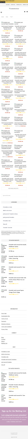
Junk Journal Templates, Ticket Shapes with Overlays (20, 152)
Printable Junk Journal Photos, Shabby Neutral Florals (20, 167)
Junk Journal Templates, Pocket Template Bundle (20, 123)
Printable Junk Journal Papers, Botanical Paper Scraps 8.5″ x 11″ (7, 82)
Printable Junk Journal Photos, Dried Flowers (7, 166)
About (2, 341)
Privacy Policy (4, 329)
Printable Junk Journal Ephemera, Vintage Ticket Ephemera (20, 82)
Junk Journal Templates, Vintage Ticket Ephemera (7, 96)
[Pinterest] (13, 428)
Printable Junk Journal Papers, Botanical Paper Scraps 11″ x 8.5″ (20, 68)
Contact (3, 339)
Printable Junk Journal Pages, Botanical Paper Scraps (7, 68)
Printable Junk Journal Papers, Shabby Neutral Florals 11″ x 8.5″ (7, 180)
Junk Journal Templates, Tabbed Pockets (20, 110)
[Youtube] (14, 428)
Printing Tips (19, 4)
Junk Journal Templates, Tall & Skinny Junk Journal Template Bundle (7, 153)
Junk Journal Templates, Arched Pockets (7, 123)
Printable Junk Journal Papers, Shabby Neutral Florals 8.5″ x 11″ (20, 180)
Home (2, 16)
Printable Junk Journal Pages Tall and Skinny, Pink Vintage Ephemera (20, 54)
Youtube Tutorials (7, 227)
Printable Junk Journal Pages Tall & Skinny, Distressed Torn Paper (7, 41)
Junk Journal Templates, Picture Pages (20, 95)
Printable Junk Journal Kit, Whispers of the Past (7, 109)
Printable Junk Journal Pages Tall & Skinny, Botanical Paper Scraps (20, 41)
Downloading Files (5, 316)
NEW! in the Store (7, 210)
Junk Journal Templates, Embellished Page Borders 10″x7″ (7, 28)
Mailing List (4, 343)
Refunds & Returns (5, 324)
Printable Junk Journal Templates (8, 359)
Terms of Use (25, 4)
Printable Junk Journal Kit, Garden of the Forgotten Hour (20, 28)
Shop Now (2, 2)
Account (8, 4)
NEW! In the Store (5, 354)
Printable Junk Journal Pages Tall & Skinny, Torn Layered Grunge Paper (7, 54)
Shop (7, 16)
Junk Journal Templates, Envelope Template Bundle (7, 137)
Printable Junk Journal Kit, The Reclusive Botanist (20, 136)
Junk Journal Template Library (10, 214)
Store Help (13, 4)
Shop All (5, 224)
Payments (3, 321)
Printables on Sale (7, 207)
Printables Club (6, 220)
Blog (2, 337)
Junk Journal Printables (8, 217)
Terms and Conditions (6, 326)
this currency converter (6, 232)
